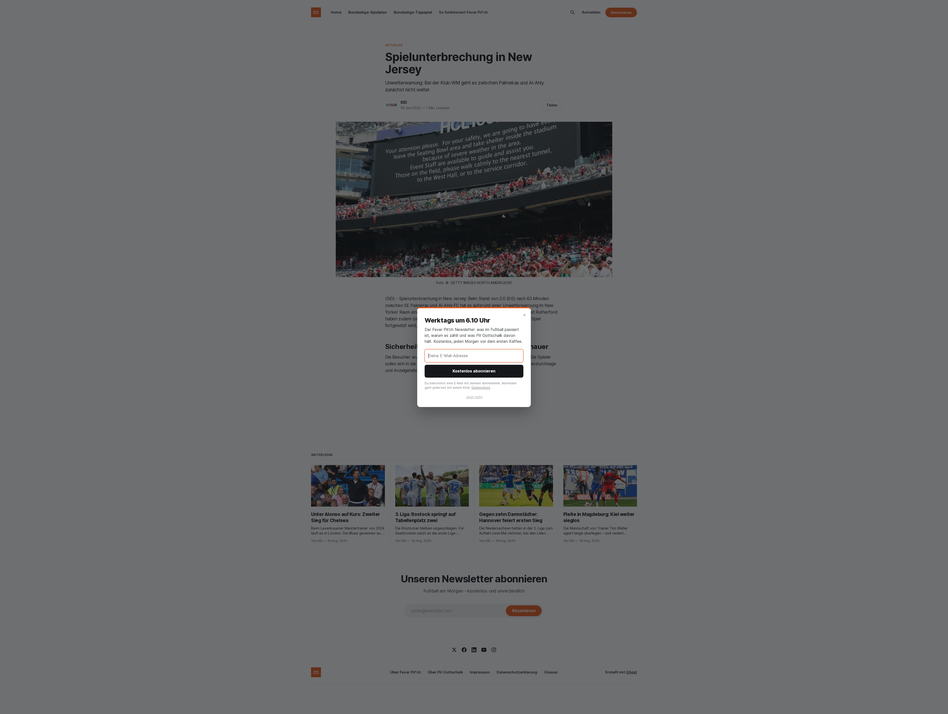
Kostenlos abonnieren (474, 370)
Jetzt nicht (474, 397)
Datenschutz (481, 387)
